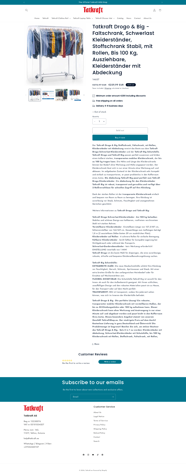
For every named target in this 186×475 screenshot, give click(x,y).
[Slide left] (26, 95)
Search (96, 441)
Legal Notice (99, 416)
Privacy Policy (99, 424)
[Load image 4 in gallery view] (75, 95)
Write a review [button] (110, 362)
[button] (26, 10)
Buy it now (120, 137)
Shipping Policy (100, 429)
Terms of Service (101, 420)
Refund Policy (99, 433)
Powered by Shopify (100, 470)
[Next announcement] (162, 2)
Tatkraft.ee (89, 470)
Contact (97, 437)
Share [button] (96, 344)
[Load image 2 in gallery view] (48, 95)
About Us (97, 412)
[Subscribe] (113, 397)
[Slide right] (84, 95)
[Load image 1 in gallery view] (35, 95)
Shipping (108, 88)
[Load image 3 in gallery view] (61, 95)
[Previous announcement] (24, 2)
